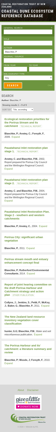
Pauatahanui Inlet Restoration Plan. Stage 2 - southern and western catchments (27, 215)
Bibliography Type (14, 74)
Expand (16, 137)
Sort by (6, 110)
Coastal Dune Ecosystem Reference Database (27, 13)
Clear (50, 85)
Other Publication (23, 295)
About (21, 390)
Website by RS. (32, 427)
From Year (10, 65)
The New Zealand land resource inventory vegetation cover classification (24, 320)
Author (8, 48)
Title (6, 39)
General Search (28, 28)
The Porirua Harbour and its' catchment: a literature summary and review (28, 349)
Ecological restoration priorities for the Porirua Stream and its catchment (26, 123)
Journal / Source (28, 57)
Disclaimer (33, 390)
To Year (40, 65)
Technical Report (31, 126)
